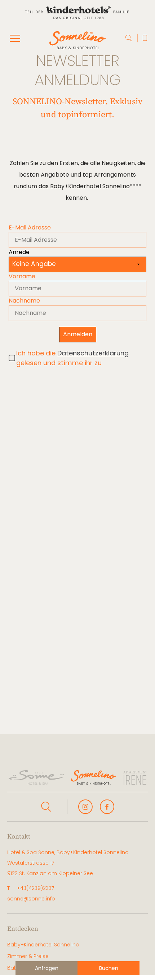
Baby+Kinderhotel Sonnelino (43, 944)
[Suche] (129, 38)
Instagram (85, 806)
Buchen (108, 968)
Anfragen (46, 968)
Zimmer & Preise (28, 956)
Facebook (107, 806)
